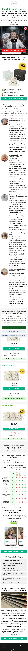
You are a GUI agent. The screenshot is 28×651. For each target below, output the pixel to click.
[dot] (11, 547)
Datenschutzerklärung (7, 335)
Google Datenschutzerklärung (18, 335)
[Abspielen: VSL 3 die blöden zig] (14, 40)
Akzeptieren (14, 327)
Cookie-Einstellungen (14, 331)
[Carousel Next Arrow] (25, 536)
